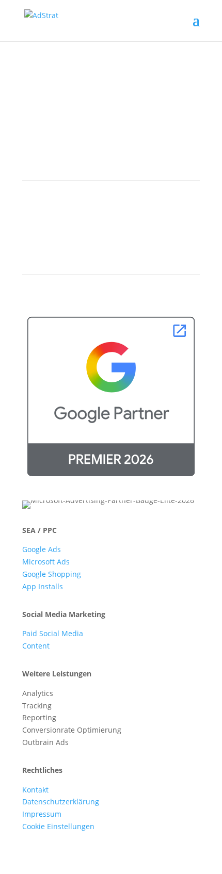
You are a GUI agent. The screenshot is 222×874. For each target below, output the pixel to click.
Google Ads (41, 549)
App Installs (42, 586)
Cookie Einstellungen (58, 826)
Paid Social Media (52, 633)
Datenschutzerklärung (60, 801)
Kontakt (35, 790)
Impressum (41, 814)
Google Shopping (51, 574)
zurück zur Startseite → (62, 137)
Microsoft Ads (46, 562)
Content (36, 646)
